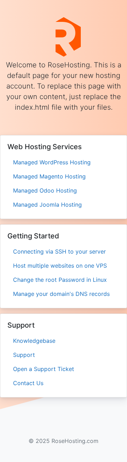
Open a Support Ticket (43, 368)
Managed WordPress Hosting (52, 162)
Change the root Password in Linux (60, 279)
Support (24, 354)
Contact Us (28, 383)
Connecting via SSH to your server (59, 251)
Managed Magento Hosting (49, 176)
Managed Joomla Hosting (47, 204)
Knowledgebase (34, 340)
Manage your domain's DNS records (61, 293)
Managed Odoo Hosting (45, 190)
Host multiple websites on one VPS (60, 265)
